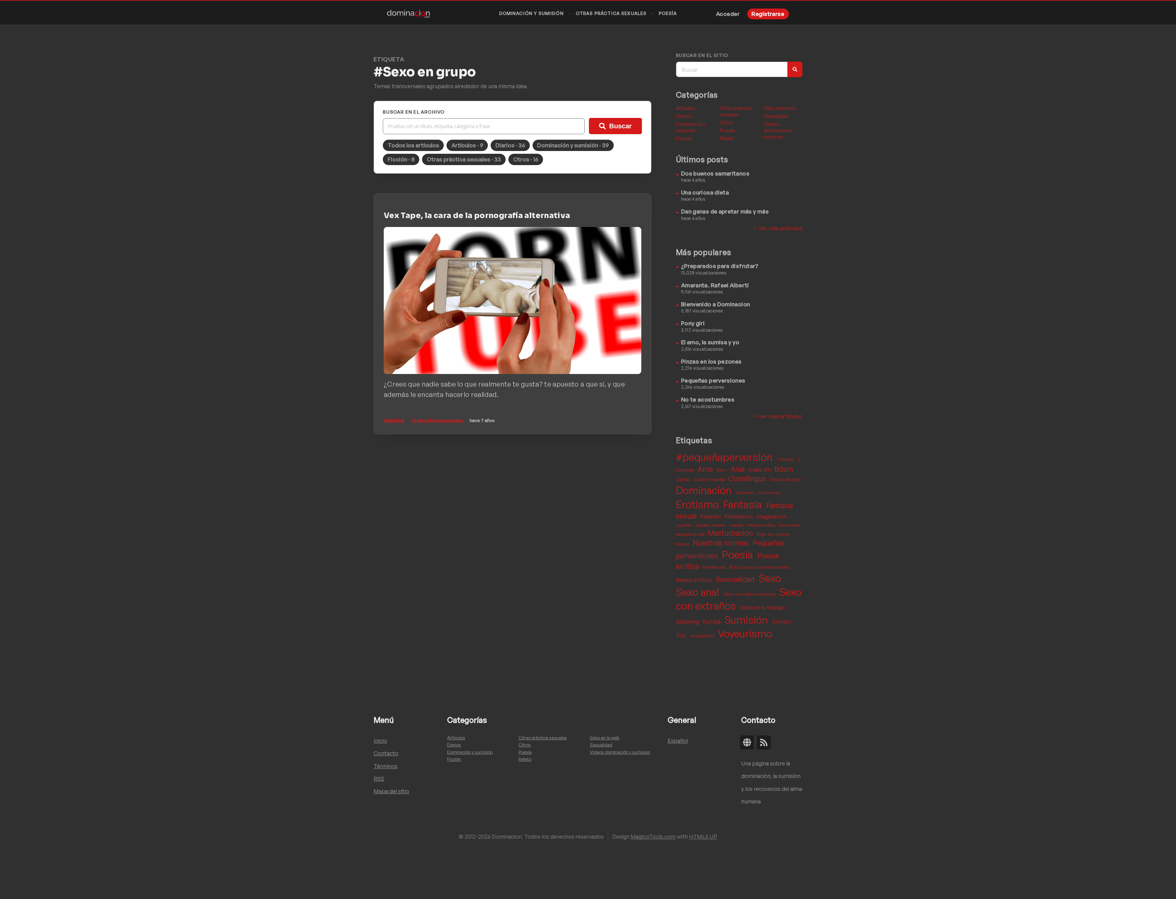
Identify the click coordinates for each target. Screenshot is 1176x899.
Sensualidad (736, 579)
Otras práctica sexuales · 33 (464, 159)
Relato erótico (695, 579)
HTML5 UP (703, 836)
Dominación (704, 490)
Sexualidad (776, 116)
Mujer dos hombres (773, 534)
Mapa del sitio (391, 791)
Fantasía (743, 504)
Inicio (380, 740)
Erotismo (698, 504)
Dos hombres (768, 492)
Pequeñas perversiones (713, 380)
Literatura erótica (761, 525)
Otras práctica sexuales (611, 13)
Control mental (709, 479)
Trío (681, 635)
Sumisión (747, 619)
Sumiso (781, 621)
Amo (722, 470)
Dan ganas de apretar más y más (725, 211)
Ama (706, 469)
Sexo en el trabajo (762, 607)
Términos (386, 765)
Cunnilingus (747, 478)
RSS (379, 778)
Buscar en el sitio (702, 55)
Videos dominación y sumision (778, 130)
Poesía (668, 13)
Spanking (688, 621)
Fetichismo (739, 516)
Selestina (394, 420)
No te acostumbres (707, 399)
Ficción (684, 138)
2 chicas (786, 459)
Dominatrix (745, 492)
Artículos (685, 108)
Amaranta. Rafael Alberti (715, 285)
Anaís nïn (760, 469)
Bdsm (784, 469)
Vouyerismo (702, 636)
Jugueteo (684, 525)
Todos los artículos (413, 145)
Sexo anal (698, 591)
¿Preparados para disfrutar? (720, 265)
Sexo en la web (780, 108)
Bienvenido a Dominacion (715, 304)
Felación (711, 516)
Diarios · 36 (510, 145)
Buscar (620, 126)
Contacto (386, 753)
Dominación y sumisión (531, 13)
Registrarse (768, 13)
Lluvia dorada (789, 525)
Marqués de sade (691, 534)
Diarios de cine (785, 479)
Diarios (684, 116)
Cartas (683, 479)
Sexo (770, 578)
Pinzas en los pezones (711, 361)
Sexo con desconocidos (750, 594)
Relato (727, 138)
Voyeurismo (745, 633)
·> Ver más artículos (777, 228)
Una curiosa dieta (705, 192)
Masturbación (731, 533)
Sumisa (712, 621)
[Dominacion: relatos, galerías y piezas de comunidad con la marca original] (408, 14)
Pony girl (692, 323)
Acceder (728, 13)
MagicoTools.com (653, 836)
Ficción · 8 (401, 159)
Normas (683, 544)
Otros (726, 122)
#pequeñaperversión (725, 457)
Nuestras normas (721, 542)
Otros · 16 (525, 159)
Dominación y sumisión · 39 (573, 145)
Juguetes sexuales (711, 525)
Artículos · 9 (467, 145)
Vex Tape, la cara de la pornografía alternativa (477, 215)
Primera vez (715, 567)
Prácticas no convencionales (759, 567)
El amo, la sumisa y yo (710, 342)
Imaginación (771, 516)
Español (678, 740)
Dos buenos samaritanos (715, 173)
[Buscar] (794, 69)
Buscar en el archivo (414, 112)
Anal (738, 469)
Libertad (736, 525)
